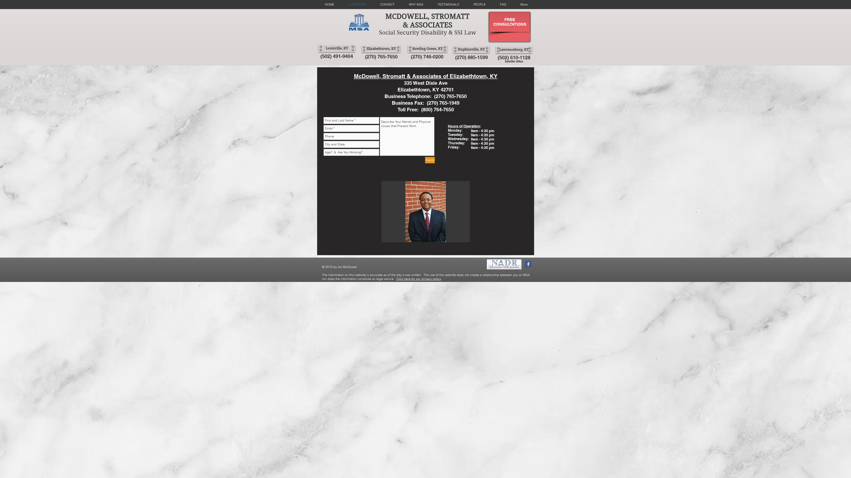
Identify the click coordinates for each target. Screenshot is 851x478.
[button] (425, 211)
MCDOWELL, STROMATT (427, 16)
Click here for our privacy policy (418, 279)
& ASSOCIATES (427, 25)
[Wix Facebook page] (528, 264)
